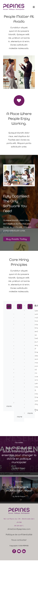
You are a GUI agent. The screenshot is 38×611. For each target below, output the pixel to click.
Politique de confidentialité (19, 534)
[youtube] (19, 551)
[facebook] (14, 551)
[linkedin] (24, 551)
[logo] (13, 5)
